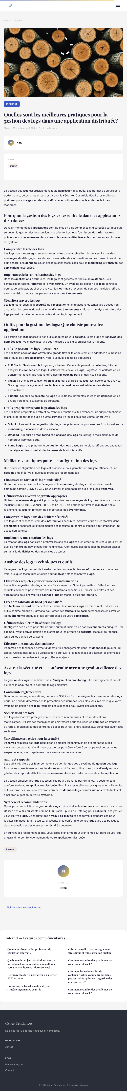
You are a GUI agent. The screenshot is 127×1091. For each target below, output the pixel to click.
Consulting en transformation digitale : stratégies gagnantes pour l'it (29, 987)
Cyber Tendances (19, 1023)
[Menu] (118, 5)
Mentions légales (14, 1064)
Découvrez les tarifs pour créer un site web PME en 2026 (32, 976)
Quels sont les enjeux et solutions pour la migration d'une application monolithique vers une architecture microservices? (31, 964)
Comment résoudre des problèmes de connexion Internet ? (29, 951)
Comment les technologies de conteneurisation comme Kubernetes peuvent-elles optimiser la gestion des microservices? (90, 977)
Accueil (7, 20)
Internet (18, 20)
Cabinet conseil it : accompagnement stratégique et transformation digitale (89, 951)
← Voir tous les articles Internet (22, 907)
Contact (9, 1070)
